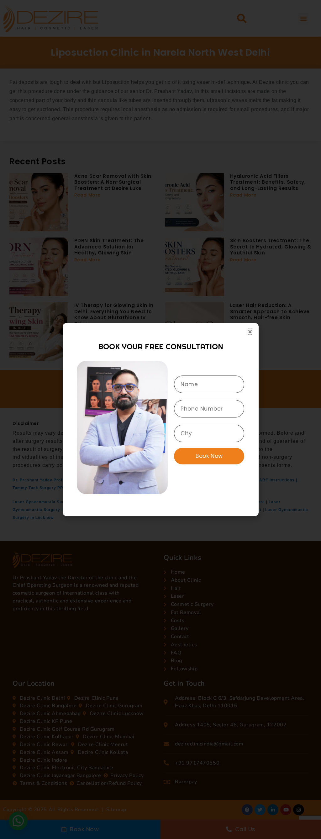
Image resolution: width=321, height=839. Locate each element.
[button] (250, 331)
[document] (160, 419)
